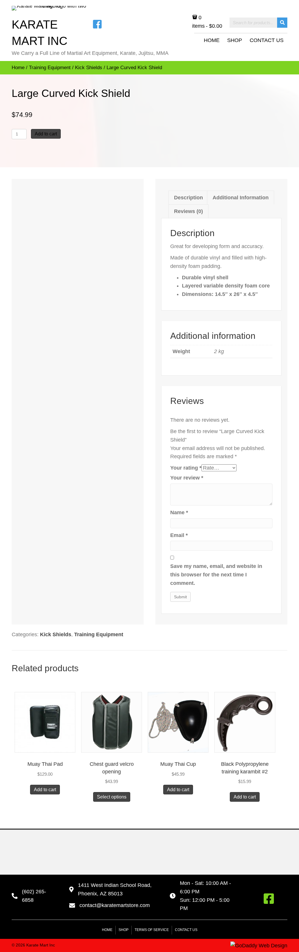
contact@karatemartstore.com (114, 905)
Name (179, 512)
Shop (123, 930)
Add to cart (46, 133)
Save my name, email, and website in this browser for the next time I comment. (216, 574)
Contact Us (186, 930)
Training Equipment (50, 67)
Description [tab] (188, 197)
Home (18, 67)
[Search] (282, 23)
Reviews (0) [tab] (188, 211)
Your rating (185, 468)
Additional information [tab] (241, 197)
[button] (268, 898)
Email (179, 535)
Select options (111, 796)
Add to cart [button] (45, 789)
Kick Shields (88, 67)
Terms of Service (152, 930)
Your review (186, 478)
